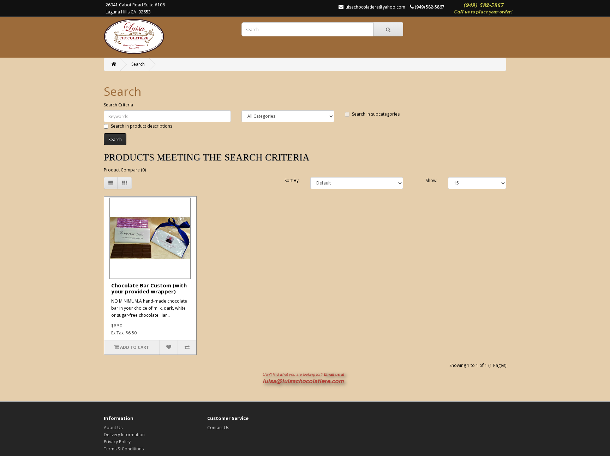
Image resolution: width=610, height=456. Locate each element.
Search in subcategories (376, 114)
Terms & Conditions (124, 449)
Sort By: (292, 180)
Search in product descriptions (141, 126)
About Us (113, 428)
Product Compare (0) (125, 170)
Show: (431, 180)
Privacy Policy (117, 442)
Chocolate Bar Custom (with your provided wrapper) (149, 288)
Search (138, 64)
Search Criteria (118, 105)
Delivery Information (124, 435)
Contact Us (218, 428)
